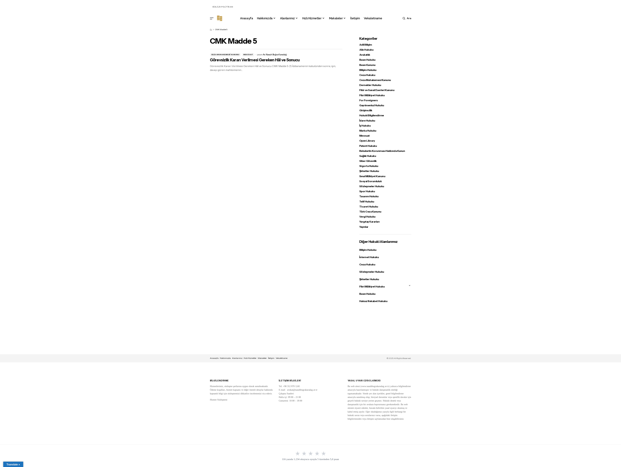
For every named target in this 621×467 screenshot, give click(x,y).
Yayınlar (363, 226)
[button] (212, 18)
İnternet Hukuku (369, 257)
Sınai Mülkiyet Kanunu (372, 176)
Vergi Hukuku (367, 216)
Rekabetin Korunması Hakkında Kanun (382, 150)
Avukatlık (364, 54)
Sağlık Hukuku (367, 156)
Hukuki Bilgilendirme (371, 115)
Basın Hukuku (367, 59)
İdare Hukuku (367, 120)
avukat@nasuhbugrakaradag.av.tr (302, 390)
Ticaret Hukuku (368, 206)
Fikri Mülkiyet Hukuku (372, 95)
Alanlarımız (237, 358)
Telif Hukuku (366, 201)
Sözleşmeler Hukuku (371, 186)
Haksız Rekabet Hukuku (373, 301)
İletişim (271, 358)
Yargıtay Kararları (369, 221)
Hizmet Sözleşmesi (218, 400)
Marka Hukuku (367, 130)
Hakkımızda (225, 358)
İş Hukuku (365, 125)
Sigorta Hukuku (368, 166)
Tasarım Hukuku (369, 196)
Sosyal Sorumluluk (370, 181)
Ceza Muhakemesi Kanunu (225, 55)
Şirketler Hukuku (369, 171)
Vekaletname (281, 358)
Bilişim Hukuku (367, 70)
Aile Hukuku (366, 49)
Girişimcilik (365, 110)
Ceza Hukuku (367, 75)
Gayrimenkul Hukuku (371, 105)
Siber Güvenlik (368, 161)
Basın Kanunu (367, 65)
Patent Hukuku (368, 145)
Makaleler (262, 358)
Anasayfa (214, 358)
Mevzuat (248, 55)
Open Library (367, 140)
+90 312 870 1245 (291, 386)
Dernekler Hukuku (370, 85)
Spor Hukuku (367, 191)
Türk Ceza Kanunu (370, 211)
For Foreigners (368, 100)
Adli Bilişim (365, 44)
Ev (211, 29)
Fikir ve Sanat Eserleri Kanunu (377, 90)
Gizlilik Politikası (222, 7)
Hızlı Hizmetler (250, 358)
